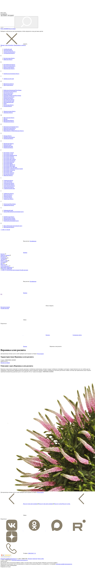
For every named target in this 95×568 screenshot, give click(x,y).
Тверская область (8, 195)
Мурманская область (9, 121)
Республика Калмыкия (9, 160)
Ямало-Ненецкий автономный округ (13, 225)
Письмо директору (32, 558)
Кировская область (8, 98)
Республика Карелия (9, 162)
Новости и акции (5, 255)
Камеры (25, 252)
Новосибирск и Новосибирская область (14, 130)
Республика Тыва (8, 171)
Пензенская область (9, 143)
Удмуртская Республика (10, 204)
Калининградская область (10, 91)
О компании (4, 258)
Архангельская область (9, 51)
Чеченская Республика (9, 218)
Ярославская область (9, 227)
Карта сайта (41, 558)
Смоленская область (9, 187)
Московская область (9, 120)
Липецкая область (8, 112)
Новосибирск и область (20, 45)
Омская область (8, 135)
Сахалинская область (9, 184)
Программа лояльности (7, 267)
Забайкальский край (9, 78)
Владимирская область (9, 64)
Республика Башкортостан (10, 155)
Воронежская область (9, 68)
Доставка (3, 259)
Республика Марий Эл (9, 164)
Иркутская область (8, 85)
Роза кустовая (11, 28)
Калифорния (33, 241)
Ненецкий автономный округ (11, 126)
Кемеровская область (9, 96)
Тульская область (8, 197)
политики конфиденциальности (64, 564)
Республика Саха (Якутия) (10, 167)
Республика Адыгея (9, 152)
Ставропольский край (9, 188)
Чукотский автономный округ (11, 220)
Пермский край (7, 145)
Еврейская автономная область (11, 73)
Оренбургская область (9, 137)
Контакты (3, 256)
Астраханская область (9, 53)
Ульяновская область (9, 205)
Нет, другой (10, 15)
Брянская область (8, 59)
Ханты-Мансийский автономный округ (14, 211)
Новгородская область (9, 129)
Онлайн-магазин (24, 270)
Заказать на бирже (5, 362)
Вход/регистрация (15, 270)
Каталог (3, 254)
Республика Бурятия (9, 156)
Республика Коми (8, 163)
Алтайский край (8, 49)
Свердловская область (9, 185)
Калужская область (8, 92)
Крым (5, 103)
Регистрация (40, 353)
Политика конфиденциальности (9, 558)
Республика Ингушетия (10, 159)
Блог (2, 263)
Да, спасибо (4, 15)
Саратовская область (9, 183)
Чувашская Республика (9, 219)
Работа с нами (4, 260)
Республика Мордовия (9, 166)
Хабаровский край (8, 210)
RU (1, 294)
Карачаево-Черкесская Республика (12, 95)
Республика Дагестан (9, 158)
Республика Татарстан (9, 170)
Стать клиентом (5, 266)
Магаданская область (9, 117)
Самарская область (8, 180)
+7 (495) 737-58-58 (5, 229)
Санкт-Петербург (9, 45)
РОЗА (2, 28)
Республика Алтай (8, 154)
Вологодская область (9, 67)
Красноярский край (9, 102)
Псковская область (8, 147)
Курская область (8, 106)
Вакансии (3, 264)
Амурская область (8, 50)
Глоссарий (3, 262)
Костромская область (9, 99)
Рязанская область (8, 175)
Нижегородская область (10, 128)
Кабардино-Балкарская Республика (12, 90)
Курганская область (9, 105)
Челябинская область (9, 216)
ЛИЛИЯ (6, 28)
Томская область (8, 196)
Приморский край (8, 146)
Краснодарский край (9, 101)
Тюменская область (8, 199)
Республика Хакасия (9, 172)
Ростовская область (8, 174)
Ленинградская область (9, 111)
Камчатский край (8, 94)
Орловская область (8, 138)
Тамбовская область (9, 193)
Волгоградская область (9, 66)
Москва (2, 45)
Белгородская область (9, 58)
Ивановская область (9, 83)
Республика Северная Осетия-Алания (13, 168)
